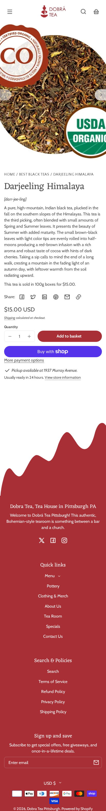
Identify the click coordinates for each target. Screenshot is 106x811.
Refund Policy (53, 691)
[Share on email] (67, 297)
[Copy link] (78, 297)
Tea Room (53, 616)
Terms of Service (53, 681)
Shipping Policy (53, 711)
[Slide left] (5, 94)
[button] (83, 11)
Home (9, 175)
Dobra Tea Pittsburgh (43, 808)
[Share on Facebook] (22, 297)
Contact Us (53, 636)
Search (53, 671)
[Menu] (9, 11)
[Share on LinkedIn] (44, 297)
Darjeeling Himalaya (73, 175)
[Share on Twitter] (33, 297)
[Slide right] (100, 94)
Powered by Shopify (77, 808)
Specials (53, 626)
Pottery (53, 586)
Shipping (9, 318)
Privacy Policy (53, 701)
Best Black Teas (34, 175)
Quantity (11, 327)
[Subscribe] (96, 762)
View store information (63, 377)
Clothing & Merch (53, 596)
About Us (53, 606)
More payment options (24, 360)
